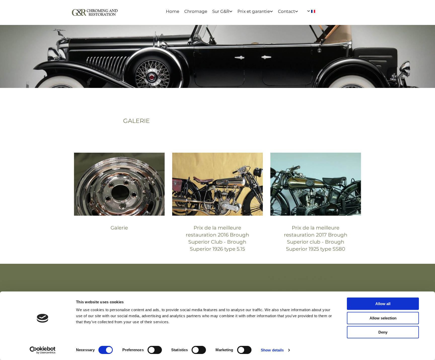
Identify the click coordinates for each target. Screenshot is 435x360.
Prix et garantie (253, 11)
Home (172, 11)
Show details (272, 350)
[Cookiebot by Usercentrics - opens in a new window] (43, 350)
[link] (224, 11)
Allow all (382, 304)
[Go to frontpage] (94, 12)
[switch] (155, 350)
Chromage (195, 11)
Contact (286, 11)
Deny (382, 332)
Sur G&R (220, 11)
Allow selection (383, 318)
